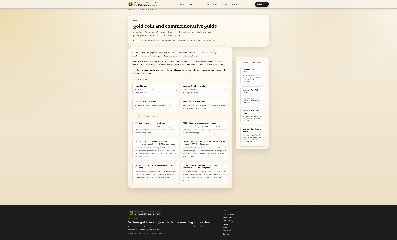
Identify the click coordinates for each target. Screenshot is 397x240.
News (200, 4)
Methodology (227, 217)
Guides (225, 4)
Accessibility (227, 231)
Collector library (140, 10)
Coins (192, 4)
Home (130, 10)
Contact (226, 234)
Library (215, 4)
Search (234, 4)
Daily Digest (262, 4)
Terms (225, 227)
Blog (207, 4)
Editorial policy (228, 221)
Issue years (151, 10)
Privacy (225, 224)
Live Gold (182, 4)
